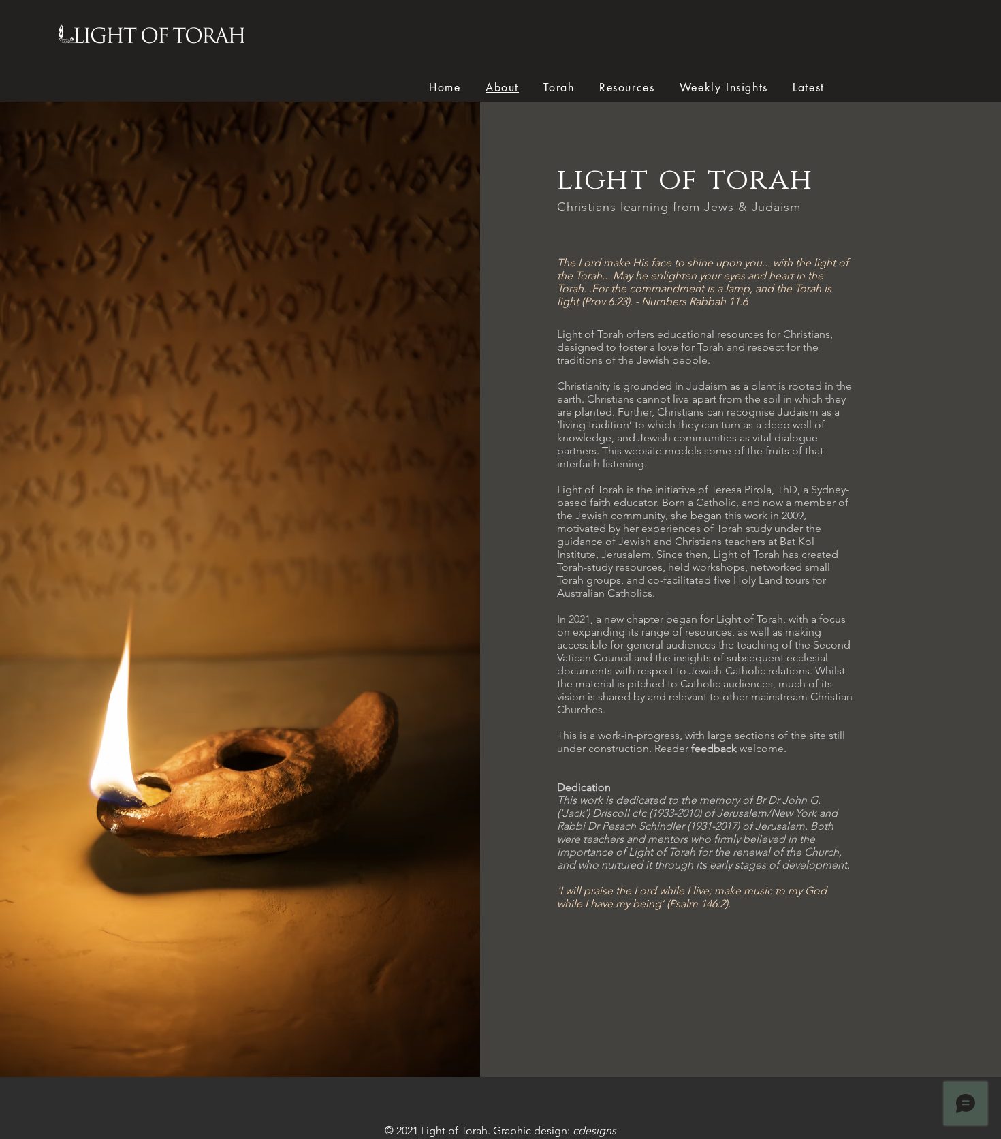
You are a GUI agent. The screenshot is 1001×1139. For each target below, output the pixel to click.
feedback (715, 748)
